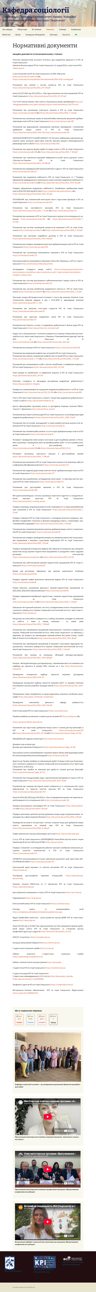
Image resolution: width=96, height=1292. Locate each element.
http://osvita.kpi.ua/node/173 (24, 319)
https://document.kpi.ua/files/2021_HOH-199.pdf (32, 238)
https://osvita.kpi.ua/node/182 (67, 347)
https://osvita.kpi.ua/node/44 (48, 532)
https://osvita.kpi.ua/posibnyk (25, 574)
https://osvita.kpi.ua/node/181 (34, 219)
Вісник (17, 35)
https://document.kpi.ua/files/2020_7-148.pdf (31, 456)
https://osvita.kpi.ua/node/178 (57, 132)
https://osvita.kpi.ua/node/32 (53, 426)
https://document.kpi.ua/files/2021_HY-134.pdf (31, 87)
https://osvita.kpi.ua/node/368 (25, 448)
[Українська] (75, 34)
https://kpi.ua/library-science (43, 409)
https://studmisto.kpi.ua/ (55, 968)
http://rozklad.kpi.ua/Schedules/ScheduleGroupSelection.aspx (37, 912)
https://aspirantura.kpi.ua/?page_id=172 (29, 772)
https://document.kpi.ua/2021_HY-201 (59, 557)
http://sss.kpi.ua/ (47, 948)
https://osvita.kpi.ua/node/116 (25, 76)
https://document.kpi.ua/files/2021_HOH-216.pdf (32, 705)
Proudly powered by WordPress (24, 1287)
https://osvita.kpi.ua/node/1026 (47, 143)
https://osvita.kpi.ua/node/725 (42, 861)
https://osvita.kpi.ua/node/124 (25, 182)
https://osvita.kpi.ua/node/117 (25, 171)
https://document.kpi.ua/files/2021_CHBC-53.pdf (55, 417)
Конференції (76, 29)
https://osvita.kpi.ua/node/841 (69, 392)
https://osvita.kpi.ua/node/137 (51, 481)
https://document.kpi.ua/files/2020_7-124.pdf (58, 113)
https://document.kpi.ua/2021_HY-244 (31, 733)
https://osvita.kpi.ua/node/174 (25, 853)
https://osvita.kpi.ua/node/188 (25, 490)
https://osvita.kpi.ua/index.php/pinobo (37, 264)
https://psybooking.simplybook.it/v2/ (28, 956)
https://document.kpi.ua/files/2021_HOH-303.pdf (60, 182)
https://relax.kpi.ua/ (33, 898)
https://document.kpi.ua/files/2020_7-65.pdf (30, 543)
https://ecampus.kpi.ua (60, 903)
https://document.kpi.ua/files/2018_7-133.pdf (51, 649)
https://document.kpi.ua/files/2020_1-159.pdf (53, 523)
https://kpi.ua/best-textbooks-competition (36, 697)
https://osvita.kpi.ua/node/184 (35, 247)
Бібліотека (6, 35)
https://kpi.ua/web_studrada (61, 976)
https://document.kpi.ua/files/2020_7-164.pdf (59, 152)
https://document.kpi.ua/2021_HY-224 (48, 367)
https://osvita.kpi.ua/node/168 (25, 152)
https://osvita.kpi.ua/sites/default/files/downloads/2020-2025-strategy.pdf (43, 79)
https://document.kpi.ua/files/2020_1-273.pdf (64, 230)
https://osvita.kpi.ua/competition (26, 557)
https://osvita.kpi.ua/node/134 (57, 800)
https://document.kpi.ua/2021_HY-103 (28, 375)
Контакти (66, 35)
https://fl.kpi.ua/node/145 (57, 755)
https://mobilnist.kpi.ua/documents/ (57, 191)
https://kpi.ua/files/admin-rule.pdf (33, 808)
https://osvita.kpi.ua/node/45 (57, 590)
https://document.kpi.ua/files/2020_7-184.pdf (31, 624)
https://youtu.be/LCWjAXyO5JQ (25, 993)
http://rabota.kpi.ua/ (27, 920)
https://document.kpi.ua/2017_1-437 (27, 303)
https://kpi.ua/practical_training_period (29, 501)
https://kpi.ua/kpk (54, 962)
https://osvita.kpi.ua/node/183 (40, 202)
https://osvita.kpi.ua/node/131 (64, 210)
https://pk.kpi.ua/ (69, 716)
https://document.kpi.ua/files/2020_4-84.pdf (64, 817)
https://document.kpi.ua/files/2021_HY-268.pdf (31, 163)
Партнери (53, 35)
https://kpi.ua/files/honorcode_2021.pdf (53, 342)
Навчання (50, 29)
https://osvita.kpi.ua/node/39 (25, 113)
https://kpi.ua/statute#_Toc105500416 (28, 979)
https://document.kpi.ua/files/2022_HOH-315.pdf (32, 194)
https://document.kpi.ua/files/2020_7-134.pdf (58, 602)
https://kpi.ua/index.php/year (67, 834)
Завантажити (18, 68)
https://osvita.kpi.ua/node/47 (30, 291)
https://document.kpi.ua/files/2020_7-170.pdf (60, 359)
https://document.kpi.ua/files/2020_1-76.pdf (64, 291)
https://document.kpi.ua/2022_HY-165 (38, 392)
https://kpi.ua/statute (54, 842)
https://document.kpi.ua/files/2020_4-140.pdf (31, 828)
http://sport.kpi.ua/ (74, 892)
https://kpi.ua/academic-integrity (26, 384)
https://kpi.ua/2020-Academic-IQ (40, 400)
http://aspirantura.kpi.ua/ (53, 739)
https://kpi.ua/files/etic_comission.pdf (43, 328)
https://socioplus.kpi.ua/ (40, 937)
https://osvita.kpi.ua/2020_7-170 (26, 359)
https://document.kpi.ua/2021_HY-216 (56, 931)
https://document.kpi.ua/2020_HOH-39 (28, 132)
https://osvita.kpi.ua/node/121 (40, 283)
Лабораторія (22, 29)
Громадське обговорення (35, 35)
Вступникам (36, 29)
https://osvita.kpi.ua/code (23, 342)
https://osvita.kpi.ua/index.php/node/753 (29, 792)
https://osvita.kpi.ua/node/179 (56, 465)
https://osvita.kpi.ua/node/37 (30, 230)
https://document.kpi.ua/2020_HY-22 (55, 448)
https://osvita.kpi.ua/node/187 (71, 730)
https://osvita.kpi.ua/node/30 (33, 565)
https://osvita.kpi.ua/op (58, 711)
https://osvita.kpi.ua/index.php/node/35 (29, 311)
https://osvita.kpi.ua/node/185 (61, 121)
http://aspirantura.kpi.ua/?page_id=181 (65, 733)
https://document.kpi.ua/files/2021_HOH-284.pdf (32, 657)
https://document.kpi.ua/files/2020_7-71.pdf (31, 210)
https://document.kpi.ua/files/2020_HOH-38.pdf (47, 780)
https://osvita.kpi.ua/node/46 (24, 582)
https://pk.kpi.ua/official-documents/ (27, 722)
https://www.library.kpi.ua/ (23, 887)
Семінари (62, 29)
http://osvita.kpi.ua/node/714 (25, 602)
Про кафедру (7, 29)
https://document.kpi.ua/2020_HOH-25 (28, 677)
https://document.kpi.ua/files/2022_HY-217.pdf (47, 96)
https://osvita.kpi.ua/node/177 (42, 473)
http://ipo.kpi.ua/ (29, 613)
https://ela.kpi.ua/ (20, 870)
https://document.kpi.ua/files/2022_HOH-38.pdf (57, 638)
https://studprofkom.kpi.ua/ (61, 984)
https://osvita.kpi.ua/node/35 (42, 434)
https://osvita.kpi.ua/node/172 (25, 255)
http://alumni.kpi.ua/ (51, 942)
